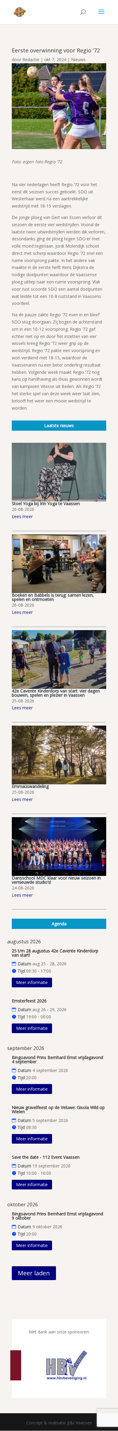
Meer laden (34, 1273)
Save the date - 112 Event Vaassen (46, 1157)
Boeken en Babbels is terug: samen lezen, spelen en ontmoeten (53, 597)
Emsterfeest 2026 (29, 1001)
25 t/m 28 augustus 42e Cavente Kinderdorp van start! (55, 953)
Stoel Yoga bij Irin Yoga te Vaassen (46, 503)
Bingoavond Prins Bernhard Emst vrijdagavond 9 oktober (57, 1216)
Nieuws (78, 59)
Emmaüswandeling (30, 786)
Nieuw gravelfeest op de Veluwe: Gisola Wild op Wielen (58, 1109)
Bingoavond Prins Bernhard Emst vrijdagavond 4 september (57, 1059)
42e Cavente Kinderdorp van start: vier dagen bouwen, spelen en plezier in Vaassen (56, 693)
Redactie (30, 59)
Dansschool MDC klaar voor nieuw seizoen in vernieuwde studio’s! (56, 880)
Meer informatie (32, 982)
